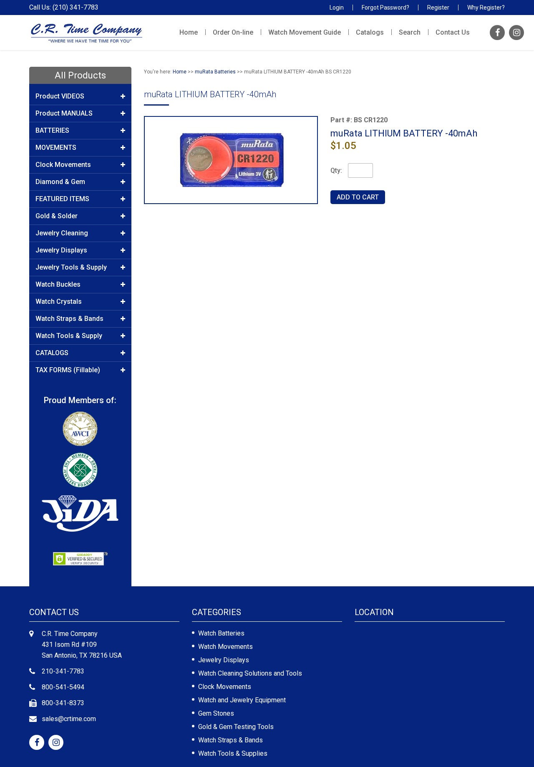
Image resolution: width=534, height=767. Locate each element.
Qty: (336, 170)
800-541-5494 (63, 687)
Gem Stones (216, 713)
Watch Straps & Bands (230, 740)
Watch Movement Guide (304, 32)
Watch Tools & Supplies (232, 753)
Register (438, 7)
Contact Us (453, 32)
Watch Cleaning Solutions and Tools (250, 673)
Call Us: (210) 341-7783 (63, 7)
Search (410, 32)
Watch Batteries (221, 633)
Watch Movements (225, 647)
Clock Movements (224, 687)
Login (337, 7)
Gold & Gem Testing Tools (236, 727)
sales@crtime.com (69, 719)
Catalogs (370, 32)
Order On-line (233, 32)
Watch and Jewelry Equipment (242, 700)
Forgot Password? (385, 7)
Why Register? (486, 7)
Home (188, 32)
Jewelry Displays (223, 660)
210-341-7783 (63, 671)
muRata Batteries (215, 72)
